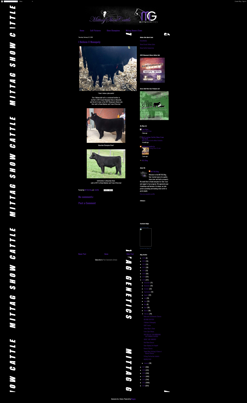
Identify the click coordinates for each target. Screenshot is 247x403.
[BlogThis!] (106, 190)
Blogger (133, 399)
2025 (144, 258)
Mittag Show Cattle (144, 227)
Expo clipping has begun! (151, 345)
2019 (144, 277)
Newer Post (82, 254)
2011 (143, 386)
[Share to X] (108, 190)
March (146, 310)
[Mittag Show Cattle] (145, 246)
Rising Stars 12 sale (155, 148)
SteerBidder (143, 41)
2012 (144, 382)
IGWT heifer (147, 325)
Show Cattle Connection (147, 48)
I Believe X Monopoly (150, 322)
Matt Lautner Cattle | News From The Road (153, 138)
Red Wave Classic (149, 342)
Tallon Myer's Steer (149, 328)
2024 (144, 261)
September (147, 292)
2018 (144, 280)
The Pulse (145, 129)
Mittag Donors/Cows (134, 30)
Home (82, 30)
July (145, 298)
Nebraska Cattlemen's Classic (152, 316)
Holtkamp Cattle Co (148, 146)
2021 (144, 270)
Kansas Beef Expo (147, 131)
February (146, 314)
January (146, 363)
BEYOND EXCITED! (149, 319)
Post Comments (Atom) (110, 260)
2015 (144, 373)
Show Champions (113, 30)
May (145, 304)
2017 (143, 367)
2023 (144, 264)
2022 (144, 267)
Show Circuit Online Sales (147, 44)
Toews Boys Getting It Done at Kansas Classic (153, 352)
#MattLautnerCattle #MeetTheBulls (152, 140)
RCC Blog (145, 160)
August (146, 295)
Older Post (130, 254)
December (147, 282)
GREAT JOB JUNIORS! (150, 339)
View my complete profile (147, 194)
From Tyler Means (149, 331)
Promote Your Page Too (145, 248)
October (146, 289)
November (147, 286)
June (145, 301)
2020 (144, 273)
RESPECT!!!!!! (147, 359)
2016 (144, 370)
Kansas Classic (148, 348)
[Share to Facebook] (110, 190)
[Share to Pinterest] (112, 190)
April (145, 307)
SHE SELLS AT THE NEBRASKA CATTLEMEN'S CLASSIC (152, 335)
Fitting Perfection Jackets (151, 356)
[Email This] (105, 190)
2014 (144, 376)
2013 (144, 379)
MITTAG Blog (155, 171)
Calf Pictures (95, 30)
